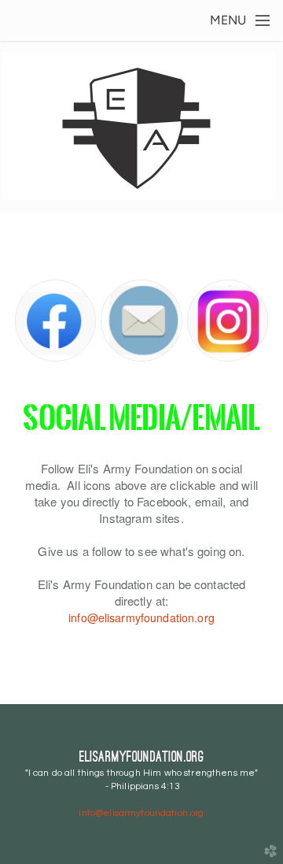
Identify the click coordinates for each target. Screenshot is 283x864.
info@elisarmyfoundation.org (141, 617)
